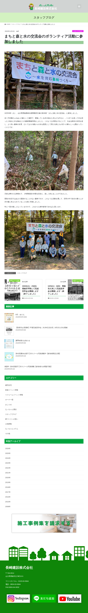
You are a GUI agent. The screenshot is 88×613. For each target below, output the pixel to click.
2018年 (8, 487)
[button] (79, 6)
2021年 (8, 473)
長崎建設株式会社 (19, 567)
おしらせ (8, 404)
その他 (7, 433)
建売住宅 (8, 385)
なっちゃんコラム (11, 429)
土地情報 (8, 424)
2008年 (8, 506)
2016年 (8, 497)
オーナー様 (9, 400)
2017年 (8, 492)
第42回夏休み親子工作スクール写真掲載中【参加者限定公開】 (38, 353)
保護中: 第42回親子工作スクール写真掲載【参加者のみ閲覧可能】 (28, 366)
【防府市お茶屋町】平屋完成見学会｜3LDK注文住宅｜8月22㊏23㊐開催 (41, 327)
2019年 (8, 482)
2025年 (8, 453)
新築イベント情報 (11, 390)
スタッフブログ (77, 31)
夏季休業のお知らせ (23, 340)
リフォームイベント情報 (14, 395)
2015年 (8, 502)
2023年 (8, 463)
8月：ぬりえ (20, 314)
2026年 (8, 448)
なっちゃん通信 (10, 409)
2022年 (8, 468)
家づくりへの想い (11, 419)
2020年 (8, 477)
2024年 (8, 458)
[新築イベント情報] (12, 287)
